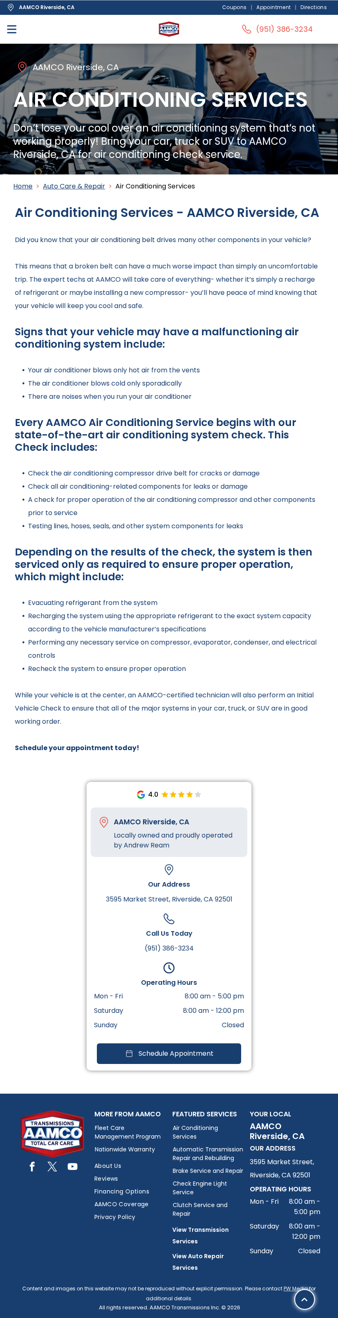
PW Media (296, 1288)
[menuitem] (235, 7)
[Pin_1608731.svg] (104, 822)
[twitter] (52, 1168)
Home (23, 186)
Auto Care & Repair (74, 186)
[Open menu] (12, 29)
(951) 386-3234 (169, 948)
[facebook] (32, 1168)
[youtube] (72, 1168)
